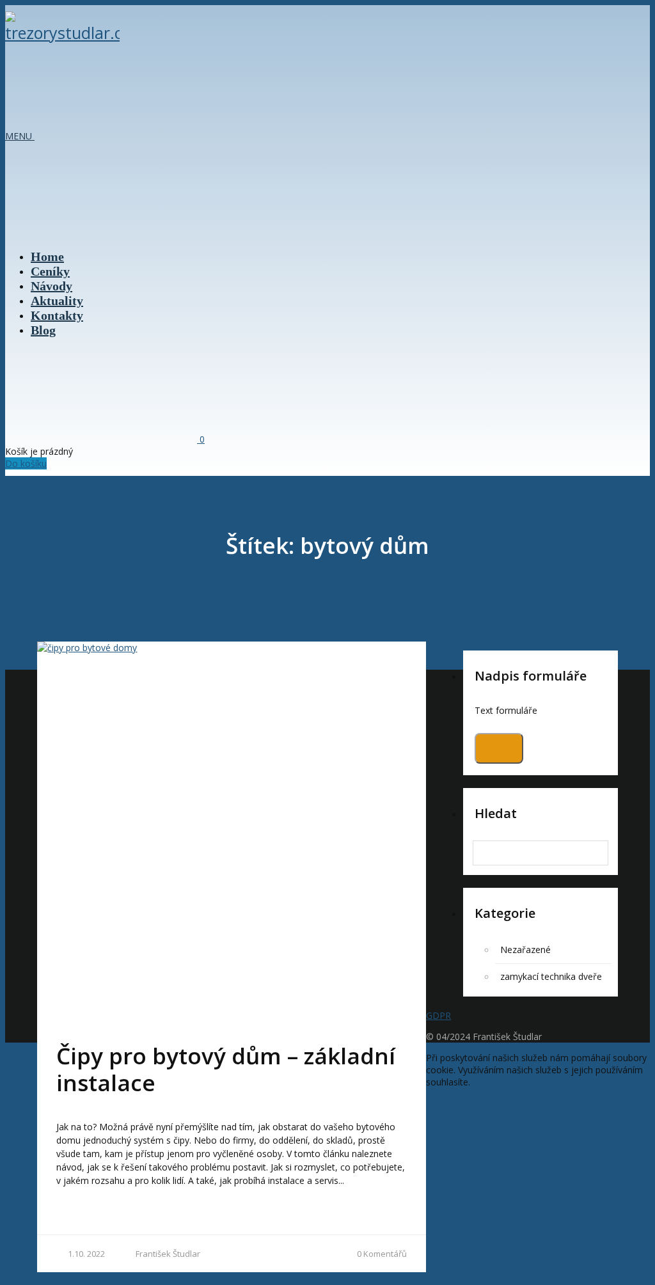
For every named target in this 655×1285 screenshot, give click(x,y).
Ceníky (50, 271)
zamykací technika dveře (551, 976)
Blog (43, 330)
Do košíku (26, 463)
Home (47, 256)
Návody (51, 286)
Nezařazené (525, 949)
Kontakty (57, 315)
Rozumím (446, 1103)
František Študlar (168, 1253)
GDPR (438, 1015)
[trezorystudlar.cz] (62, 32)
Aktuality (57, 301)
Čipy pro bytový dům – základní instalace (225, 1069)
